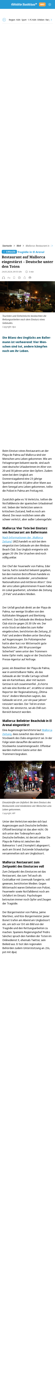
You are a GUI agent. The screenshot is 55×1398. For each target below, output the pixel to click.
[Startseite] (24, 4)
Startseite (7, 245)
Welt (19, 245)
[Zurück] (4, 20)
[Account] (50, 4)
